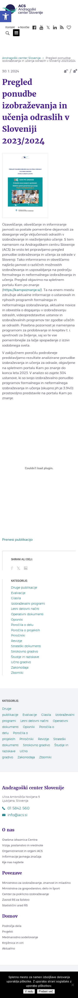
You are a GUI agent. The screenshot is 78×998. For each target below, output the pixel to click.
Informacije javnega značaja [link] (21, 856)
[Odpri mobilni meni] (16, 32)
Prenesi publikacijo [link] (17, 539)
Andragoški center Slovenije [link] (21, 58)
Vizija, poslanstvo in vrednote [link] (22, 845)
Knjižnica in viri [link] (13, 943)
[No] (72, 985)
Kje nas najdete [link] (13, 862)
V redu (29, 991)
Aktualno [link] (8, 948)
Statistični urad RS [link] (15, 905)
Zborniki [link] (17, 672)
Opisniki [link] (17, 619)
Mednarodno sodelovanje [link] (20, 937)
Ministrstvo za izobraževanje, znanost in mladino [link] (36, 883)
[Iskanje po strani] (7, 34)
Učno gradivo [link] (21, 662)
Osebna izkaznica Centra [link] (19, 839)
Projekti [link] (7, 931)
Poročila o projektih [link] (25, 630)
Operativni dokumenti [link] (27, 614)
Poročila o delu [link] (22, 625)
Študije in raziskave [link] (25, 657)
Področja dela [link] (11, 926)
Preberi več (46, 991)
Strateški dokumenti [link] (26, 646)
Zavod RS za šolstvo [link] (15, 900)
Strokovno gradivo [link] (24, 651)
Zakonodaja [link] (19, 667)
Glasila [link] (16, 598)
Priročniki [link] (18, 635)
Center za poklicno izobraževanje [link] (25, 894)
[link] (5, 16)
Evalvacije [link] (18, 593)
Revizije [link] (16, 641)
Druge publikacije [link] (24, 587)
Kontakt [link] (10, 27)
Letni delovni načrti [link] (25, 609)
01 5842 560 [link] (18, 808)
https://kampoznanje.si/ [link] (22, 290)
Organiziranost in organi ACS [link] (22, 851)
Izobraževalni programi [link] (28, 603)
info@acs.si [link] (17, 815)
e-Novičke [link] (23, 27)
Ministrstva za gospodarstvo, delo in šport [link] (31, 888)
